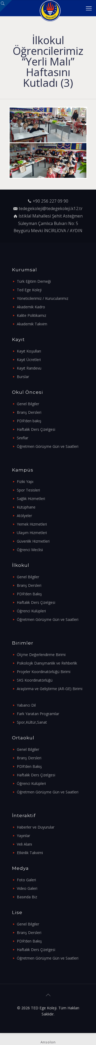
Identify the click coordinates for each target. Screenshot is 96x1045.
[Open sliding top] (6, 6)
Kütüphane (26, 507)
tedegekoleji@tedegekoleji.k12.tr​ (51, 208)
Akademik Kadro (31, 306)
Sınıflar (22, 437)
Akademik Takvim (32, 323)
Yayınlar (23, 835)
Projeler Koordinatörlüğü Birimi (43, 671)
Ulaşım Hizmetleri (32, 532)
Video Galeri (27, 888)
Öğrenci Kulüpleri (31, 610)
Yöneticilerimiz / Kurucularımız (42, 298)
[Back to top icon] (48, 995)
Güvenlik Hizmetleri (33, 541)
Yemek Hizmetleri (32, 524)
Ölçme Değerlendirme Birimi (41, 654)
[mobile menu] (88, 8)
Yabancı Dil (26, 705)
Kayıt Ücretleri (29, 359)
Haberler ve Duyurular (35, 827)
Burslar (23, 376)
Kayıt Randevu (29, 368)
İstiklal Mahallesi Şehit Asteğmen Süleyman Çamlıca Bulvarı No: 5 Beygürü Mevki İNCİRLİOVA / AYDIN (48, 223)
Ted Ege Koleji (29, 289)
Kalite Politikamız (31, 315)
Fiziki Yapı (25, 481)
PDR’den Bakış (29, 593)
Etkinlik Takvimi (30, 852)
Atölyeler (24, 515)
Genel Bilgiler (28, 403)
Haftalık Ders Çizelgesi (36, 429)
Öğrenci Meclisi (30, 549)
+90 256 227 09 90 (50, 201)
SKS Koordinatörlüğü (35, 680)
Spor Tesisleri (28, 490)
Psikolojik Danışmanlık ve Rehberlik (47, 663)
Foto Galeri (26, 879)
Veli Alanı (24, 844)
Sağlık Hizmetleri (31, 498)
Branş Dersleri (29, 412)
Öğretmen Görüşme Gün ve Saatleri (47, 446)
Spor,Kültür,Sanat (32, 722)
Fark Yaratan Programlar (38, 713)
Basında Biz (27, 896)
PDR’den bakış (29, 420)
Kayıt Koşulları (29, 351)
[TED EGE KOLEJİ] (50, 8)
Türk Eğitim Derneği (34, 281)
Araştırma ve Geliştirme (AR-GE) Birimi (49, 688)
